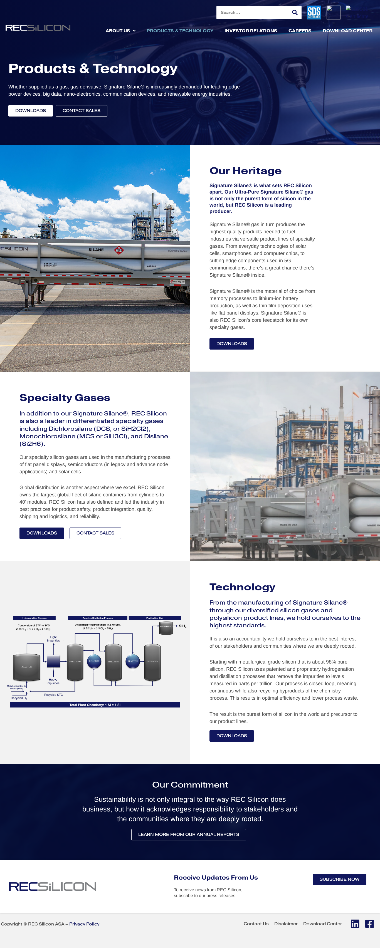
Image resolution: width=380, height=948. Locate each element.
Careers (300, 30)
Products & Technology (180, 30)
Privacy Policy (84, 924)
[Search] (295, 12)
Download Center (347, 30)
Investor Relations (250, 30)
